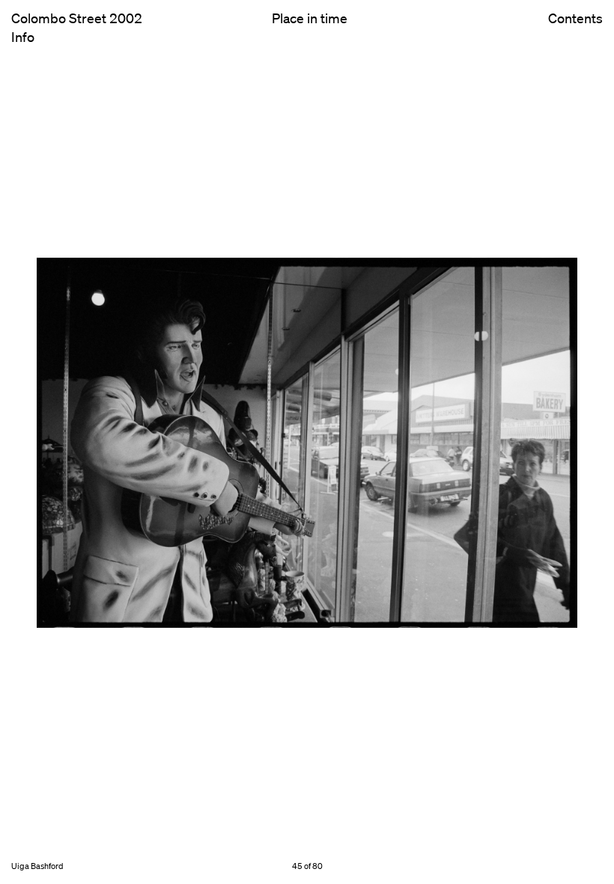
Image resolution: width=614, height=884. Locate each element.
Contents (575, 18)
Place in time (309, 18)
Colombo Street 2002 (76, 18)
